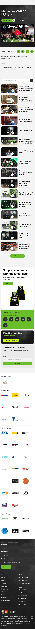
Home (2, 8)
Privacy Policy (5, 625)
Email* (4, 356)
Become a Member (11, 340)
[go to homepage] (13, 612)
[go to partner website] (4, 382)
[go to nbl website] (4, 612)
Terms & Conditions (25, 623)
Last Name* (4, 551)
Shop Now (8, 283)
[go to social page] (5, 319)
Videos (8, 8)
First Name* (4, 544)
